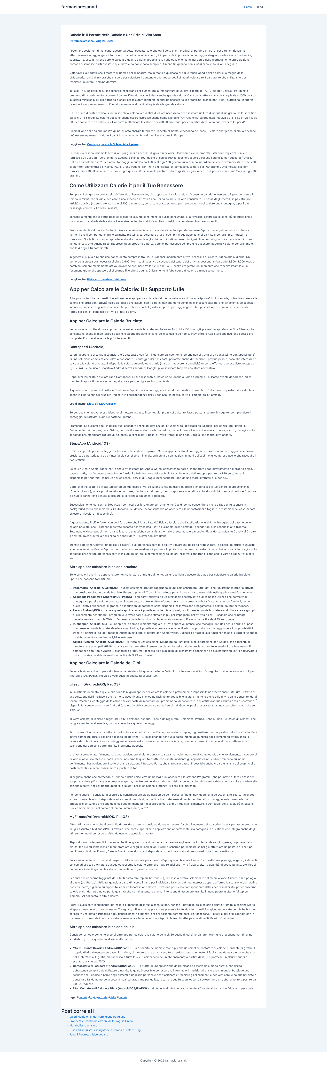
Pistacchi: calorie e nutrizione (106, 279)
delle (113, 997)
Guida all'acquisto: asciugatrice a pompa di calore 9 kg (105, 1030)
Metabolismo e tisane (83, 1025)
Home (248, 7)
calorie (83, 997)
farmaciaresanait (79, 6)
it (91, 997)
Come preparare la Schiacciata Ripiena (112, 144)
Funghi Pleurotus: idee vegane (88, 1034)
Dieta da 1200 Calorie (101, 403)
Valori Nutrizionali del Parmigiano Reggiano (97, 1016)
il (95, 997)
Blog (260, 7)
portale (102, 997)
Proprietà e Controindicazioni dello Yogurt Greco (101, 1021)
